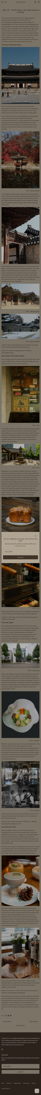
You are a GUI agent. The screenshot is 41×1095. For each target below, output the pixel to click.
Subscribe (20, 557)
